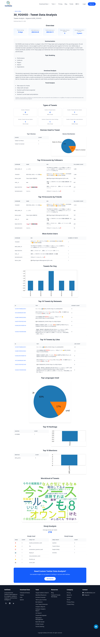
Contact (69, 597)
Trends (71, 4)
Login (84, 4)
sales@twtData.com (89, 592)
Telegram (86, 595)
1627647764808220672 (20, 308)
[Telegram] (96, 626)
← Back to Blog (17, 11)
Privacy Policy (70, 602)
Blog (66, 4)
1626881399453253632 (20, 317)
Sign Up (92, 4)
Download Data (43, 4)
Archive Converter (41, 597)
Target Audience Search (42, 592)
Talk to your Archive (41, 599)
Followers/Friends (25, 592)
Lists (21, 597)
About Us (69, 595)
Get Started (50, 579)
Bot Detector (39, 602)
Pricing (60, 4)
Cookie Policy (70, 604)
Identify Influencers (41, 595)
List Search (39, 613)
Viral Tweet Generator (42, 604)
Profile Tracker (40, 624)
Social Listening (40, 626)
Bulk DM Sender (40, 622)
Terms (68, 599)
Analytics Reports (40, 606)
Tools (53, 4)
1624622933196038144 (20, 325)
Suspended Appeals (41, 615)
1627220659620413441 (20, 312)
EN (78, 4)
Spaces (22, 599)
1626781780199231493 (20, 321)
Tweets (22, 595)
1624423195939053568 (20, 331)
